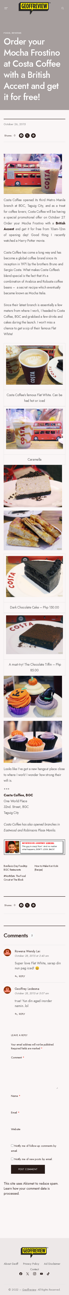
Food (7, 32)
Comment (17, 1057)
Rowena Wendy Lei (27, 951)
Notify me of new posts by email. (33, 1159)
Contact (34, 1269)
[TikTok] (48, 1273)
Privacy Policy (31, 1264)
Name (15, 1096)
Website (15, 1129)
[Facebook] (20, 1273)
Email (15, 1113)
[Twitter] (27, 1273)
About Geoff (11, 1264)
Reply (22, 976)
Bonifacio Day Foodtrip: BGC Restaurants (16, 868)
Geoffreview (29, 1290)
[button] (6, 8)
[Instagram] (34, 1273)
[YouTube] (41, 1273)
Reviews (17, 32)
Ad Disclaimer (52, 1264)
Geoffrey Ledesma (27, 989)
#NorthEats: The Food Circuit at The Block (15, 878)
